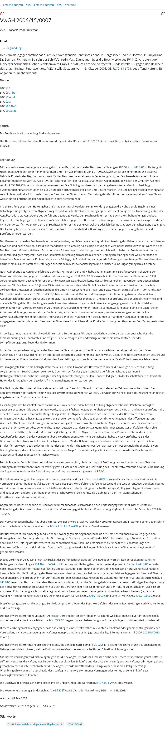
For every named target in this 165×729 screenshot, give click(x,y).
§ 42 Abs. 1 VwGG (106, 683)
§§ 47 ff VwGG (63, 690)
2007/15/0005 (144, 596)
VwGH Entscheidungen (40, 5)
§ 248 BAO (142, 564)
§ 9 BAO (99, 471)
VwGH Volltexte (66, 5)
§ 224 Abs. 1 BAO (43, 564)
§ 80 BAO (138, 167)
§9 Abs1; (11, 97)
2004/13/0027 (96, 596)
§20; (8, 88)
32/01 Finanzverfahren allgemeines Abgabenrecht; (35, 724)
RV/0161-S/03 (122, 68)
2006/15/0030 (151, 632)
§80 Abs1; (11, 92)
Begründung (14, 48)
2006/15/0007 (75, 724)
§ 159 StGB (57, 620)
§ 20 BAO (102, 479)
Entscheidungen (13, 5)
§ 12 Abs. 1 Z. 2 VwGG (65, 526)
